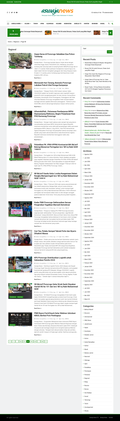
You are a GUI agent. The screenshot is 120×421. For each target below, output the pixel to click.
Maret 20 (87, 299)
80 (42, 341)
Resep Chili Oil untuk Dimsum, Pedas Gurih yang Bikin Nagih (84, 2)
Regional (12, 67)
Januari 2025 (88, 223)
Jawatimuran (88, 324)
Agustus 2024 (88, 241)
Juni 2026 (87, 161)
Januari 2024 (88, 266)
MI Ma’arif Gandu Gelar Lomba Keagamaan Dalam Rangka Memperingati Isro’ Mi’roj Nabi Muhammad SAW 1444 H (56, 175)
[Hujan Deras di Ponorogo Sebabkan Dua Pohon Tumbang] (20, 61)
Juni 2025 (87, 205)
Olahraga (49, 23)
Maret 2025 (87, 216)
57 (24, 341)
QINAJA (86, 121)
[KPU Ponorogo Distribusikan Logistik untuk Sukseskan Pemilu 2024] (20, 264)
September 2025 (89, 194)
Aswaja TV (77, 23)
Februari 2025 (88, 219)
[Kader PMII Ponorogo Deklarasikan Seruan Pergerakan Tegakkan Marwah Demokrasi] (20, 209)
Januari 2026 (88, 179)
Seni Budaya (88, 393)
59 (31, 341)
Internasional (88, 317)
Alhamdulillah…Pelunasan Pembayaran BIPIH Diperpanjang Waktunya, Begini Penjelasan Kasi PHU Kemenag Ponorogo (54, 113)
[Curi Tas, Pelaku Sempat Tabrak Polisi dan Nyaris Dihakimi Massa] (20, 238)
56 (20, 341)
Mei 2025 (87, 208)
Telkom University (89, 139)
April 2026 (87, 169)
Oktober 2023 (88, 277)
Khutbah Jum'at (88, 335)
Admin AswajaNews (41, 60)
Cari (84, 48)
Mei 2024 (87, 252)
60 (35, 341)
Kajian (27, 23)
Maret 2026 (87, 172)
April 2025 (87, 212)
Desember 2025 (89, 183)
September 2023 (89, 281)
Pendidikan (13, 159)
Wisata (86, 411)
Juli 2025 (87, 201)
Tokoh (35, 23)
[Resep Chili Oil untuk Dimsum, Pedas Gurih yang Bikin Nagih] (36, 33)
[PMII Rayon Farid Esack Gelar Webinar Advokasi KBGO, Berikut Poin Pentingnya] (20, 319)
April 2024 (87, 256)
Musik (86, 349)
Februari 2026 (88, 176)
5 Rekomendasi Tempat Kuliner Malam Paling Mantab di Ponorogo (97, 141)
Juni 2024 (87, 248)
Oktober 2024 (88, 234)
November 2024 (89, 230)
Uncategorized (88, 407)
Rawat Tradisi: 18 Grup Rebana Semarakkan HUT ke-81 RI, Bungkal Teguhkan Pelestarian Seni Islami (98, 89)
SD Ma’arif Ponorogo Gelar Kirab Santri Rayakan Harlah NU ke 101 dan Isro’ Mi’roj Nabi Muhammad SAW (56, 286)
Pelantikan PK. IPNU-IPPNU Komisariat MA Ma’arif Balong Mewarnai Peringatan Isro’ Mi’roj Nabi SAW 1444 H (56, 147)
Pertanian (87, 374)
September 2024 (89, 237)
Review (86, 389)
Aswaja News (16, 23)
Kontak (86, 23)
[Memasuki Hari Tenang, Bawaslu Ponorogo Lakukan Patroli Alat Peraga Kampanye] (20, 89)
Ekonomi (95, 23)
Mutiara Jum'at (88, 353)
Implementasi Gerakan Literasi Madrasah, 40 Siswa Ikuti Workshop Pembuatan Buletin (97, 104)
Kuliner (58, 23)
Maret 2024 (87, 259)
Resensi (86, 385)
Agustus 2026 (88, 154)
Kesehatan (67, 23)
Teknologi (87, 400)
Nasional (87, 356)
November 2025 (89, 187)
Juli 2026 (87, 158)
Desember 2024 (89, 226)
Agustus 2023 (88, 284)
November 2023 (89, 274)
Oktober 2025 (88, 190)
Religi (86, 382)
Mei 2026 (87, 165)
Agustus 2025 (88, 198)
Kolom (86, 338)
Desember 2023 (89, 270)
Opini (42, 23)
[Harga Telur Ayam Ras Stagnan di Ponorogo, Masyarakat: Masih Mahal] (85, 33)
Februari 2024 (88, 263)
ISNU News (87, 320)
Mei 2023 (87, 295)
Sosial (102, 23)
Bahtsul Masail (88, 309)
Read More (37, 78)
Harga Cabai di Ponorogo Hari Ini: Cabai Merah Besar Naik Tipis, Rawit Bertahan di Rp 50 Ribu (98, 81)
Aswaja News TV (94, 417)
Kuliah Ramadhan (89, 342)
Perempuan (87, 371)
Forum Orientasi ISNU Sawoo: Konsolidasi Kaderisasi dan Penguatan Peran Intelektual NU (98, 124)
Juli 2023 (87, 288)
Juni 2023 (87, 292)
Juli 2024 (87, 245)
